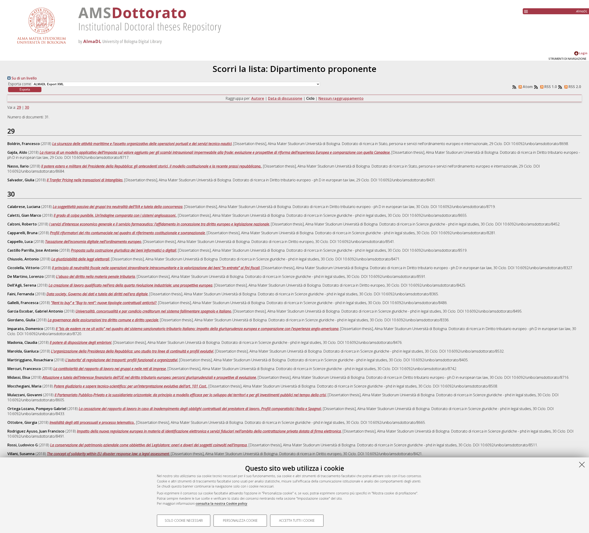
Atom (527, 86)
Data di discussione (285, 98)
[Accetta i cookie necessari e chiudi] (582, 464)
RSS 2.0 (574, 86)
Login (582, 53)
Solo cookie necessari (184, 520)
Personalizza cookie (240, 520)
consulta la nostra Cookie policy (221, 503)
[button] (24, 89)
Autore (257, 98)
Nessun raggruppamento (341, 98)
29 (19, 107)
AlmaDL (581, 11)
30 (27, 107)
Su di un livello (24, 78)
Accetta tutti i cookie (297, 520)
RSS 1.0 (550, 86)
